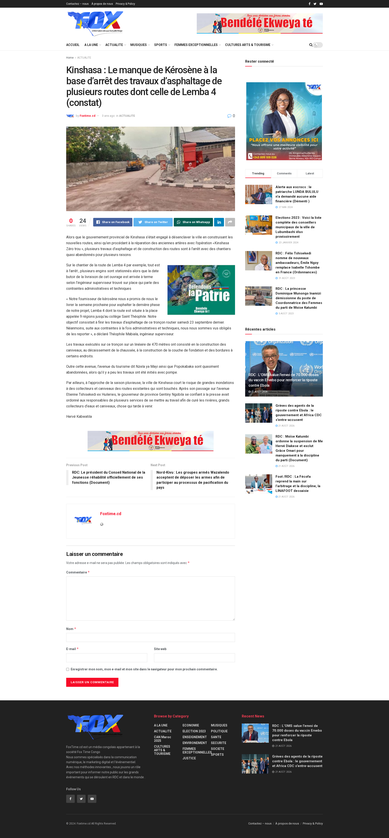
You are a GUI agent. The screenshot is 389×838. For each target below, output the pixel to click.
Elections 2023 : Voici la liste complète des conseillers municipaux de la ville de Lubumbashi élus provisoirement (298, 227)
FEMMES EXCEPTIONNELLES (196, 45)
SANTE (216, 737)
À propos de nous (102, 3)
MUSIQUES (138, 45)
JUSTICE (189, 758)
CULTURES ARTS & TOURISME (247, 45)
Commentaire (78, 572)
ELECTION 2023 (194, 731)
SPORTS (160, 45)
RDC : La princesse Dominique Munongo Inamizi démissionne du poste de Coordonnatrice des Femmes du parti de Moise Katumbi (299, 298)
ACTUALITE (114, 45)
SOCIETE (217, 749)
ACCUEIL (72, 45)
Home (70, 57)
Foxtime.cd (87, 115)
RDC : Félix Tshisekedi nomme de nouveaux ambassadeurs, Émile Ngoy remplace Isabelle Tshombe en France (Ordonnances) (298, 262)
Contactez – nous (77, 3)
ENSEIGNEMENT (195, 737)
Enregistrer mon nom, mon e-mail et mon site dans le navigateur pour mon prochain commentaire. (144, 669)
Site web (160, 649)
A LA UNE (91, 45)
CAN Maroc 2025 (162, 738)
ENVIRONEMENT (195, 743)
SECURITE (218, 743)
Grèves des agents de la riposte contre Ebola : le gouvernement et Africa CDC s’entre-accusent (297, 761)
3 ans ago (108, 115)
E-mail (72, 649)
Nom (71, 629)
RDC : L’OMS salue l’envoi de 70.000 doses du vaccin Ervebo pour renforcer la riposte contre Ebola (284, 380)
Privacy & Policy (125, 3)
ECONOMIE (191, 725)
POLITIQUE (219, 731)
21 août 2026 (259, 391)
